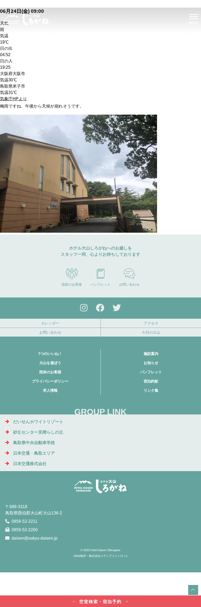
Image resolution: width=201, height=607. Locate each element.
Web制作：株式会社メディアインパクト (100, 555)
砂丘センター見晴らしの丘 (38, 432)
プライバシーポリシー (50, 381)
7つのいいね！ (50, 354)
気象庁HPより (13, 99)
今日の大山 (151, 332)
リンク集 (151, 390)
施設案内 (151, 354)
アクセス (151, 323)
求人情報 (50, 390)
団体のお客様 (72, 284)
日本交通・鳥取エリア (34, 453)
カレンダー (50, 323)
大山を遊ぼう (50, 363)
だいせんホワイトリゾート (38, 421)
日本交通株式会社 (30, 463)
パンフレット (100, 284)
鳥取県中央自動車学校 (34, 442)
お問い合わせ (129, 284)
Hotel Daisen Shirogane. (105, 550)
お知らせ (151, 363)
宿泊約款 (151, 381)
